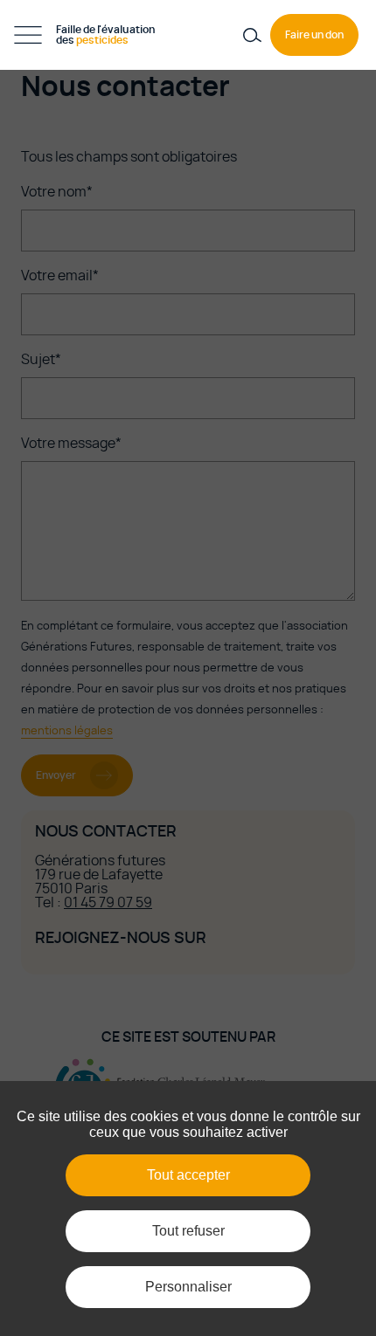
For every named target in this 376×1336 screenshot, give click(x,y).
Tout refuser (188, 1230)
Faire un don (314, 35)
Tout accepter (188, 1174)
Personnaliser (188, 1286)
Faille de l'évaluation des (106, 34)
